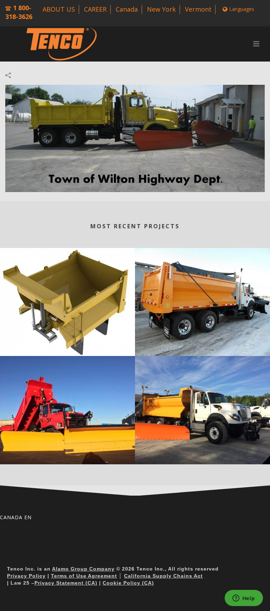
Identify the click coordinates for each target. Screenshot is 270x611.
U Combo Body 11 (67, 453)
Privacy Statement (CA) (65, 583)
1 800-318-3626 (18, 12)
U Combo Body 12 (202, 345)
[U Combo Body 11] (67, 385)
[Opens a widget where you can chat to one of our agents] (243, 598)
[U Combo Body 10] (202, 385)
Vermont (198, 9)
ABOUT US (59, 9)
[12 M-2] (135, 137)
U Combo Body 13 (67, 345)
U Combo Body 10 (202, 453)
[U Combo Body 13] (67, 276)
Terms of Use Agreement (84, 576)
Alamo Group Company (83, 569)
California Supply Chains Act (163, 576)
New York (161, 9)
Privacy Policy (26, 576)
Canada (127, 9)
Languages (241, 9)
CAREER (95, 9)
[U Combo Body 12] (202, 276)
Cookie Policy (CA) (128, 583)
